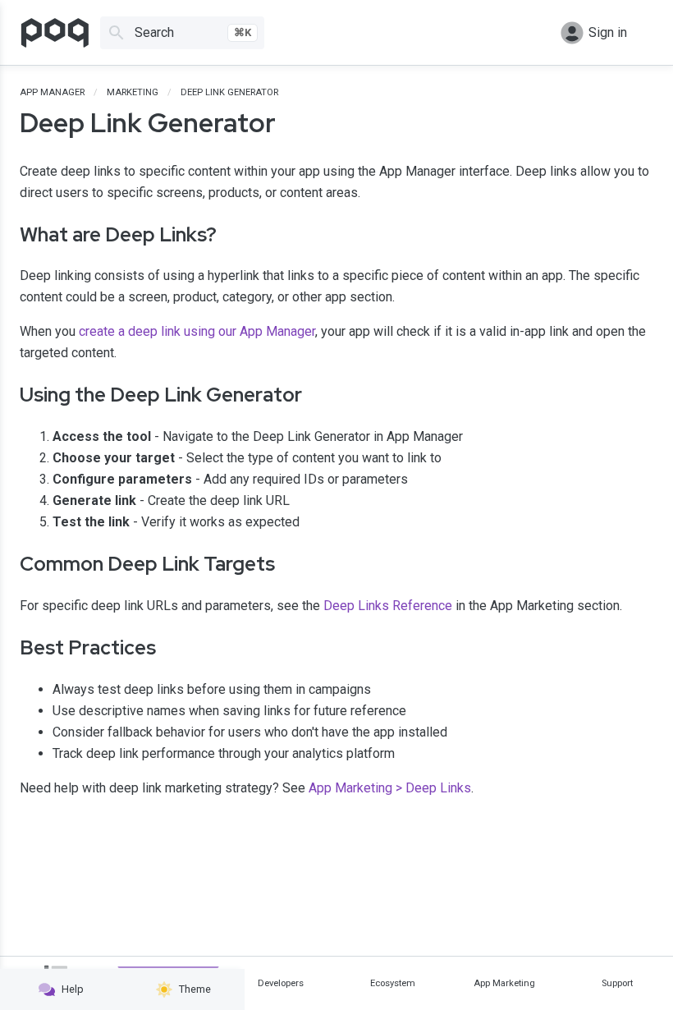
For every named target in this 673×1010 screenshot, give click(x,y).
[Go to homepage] (55, 32)
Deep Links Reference (387, 605)
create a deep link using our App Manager (197, 331)
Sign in (607, 32)
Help (73, 989)
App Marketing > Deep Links (390, 788)
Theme (195, 989)
